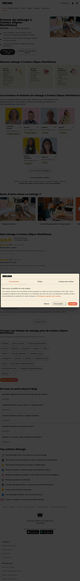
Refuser (46, 304)
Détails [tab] (40, 281)
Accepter (73, 304)
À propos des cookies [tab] (66, 281)
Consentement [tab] (14, 281)
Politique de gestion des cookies (49, 296)
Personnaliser (58, 304)
